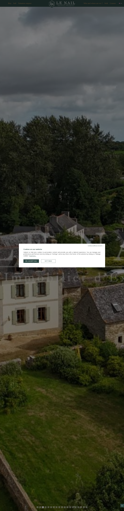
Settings (48, 261)
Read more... (32, 256)
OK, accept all (31, 261)
